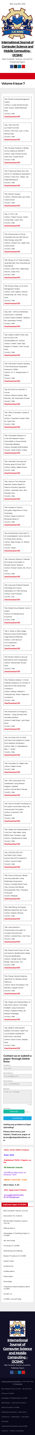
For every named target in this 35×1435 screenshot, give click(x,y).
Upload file (7, 1108)
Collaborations (9, 1271)
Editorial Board (9, 1228)
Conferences (8, 1266)
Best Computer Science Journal (16, 1211)
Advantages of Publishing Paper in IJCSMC (14, 1398)
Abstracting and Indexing (13, 1251)
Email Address (8, 1073)
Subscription (8, 1276)
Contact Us (8, 1294)
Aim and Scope (9, 1240)
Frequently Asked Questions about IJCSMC (14, 1426)
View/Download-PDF (12, 116)
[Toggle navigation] (18, 76)
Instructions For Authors (13, 1216)
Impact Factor (9, 1261)
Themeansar (18, 1384)
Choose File (14, 1111)
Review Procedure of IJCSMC (15, 1256)
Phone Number (8, 1081)
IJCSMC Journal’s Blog (12, 1299)
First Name (7, 1065)
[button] (32, 76)
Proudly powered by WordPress (11, 1381)
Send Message (17, 1118)
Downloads (8, 1281)
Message (6, 1089)
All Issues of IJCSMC (12, 1246)
